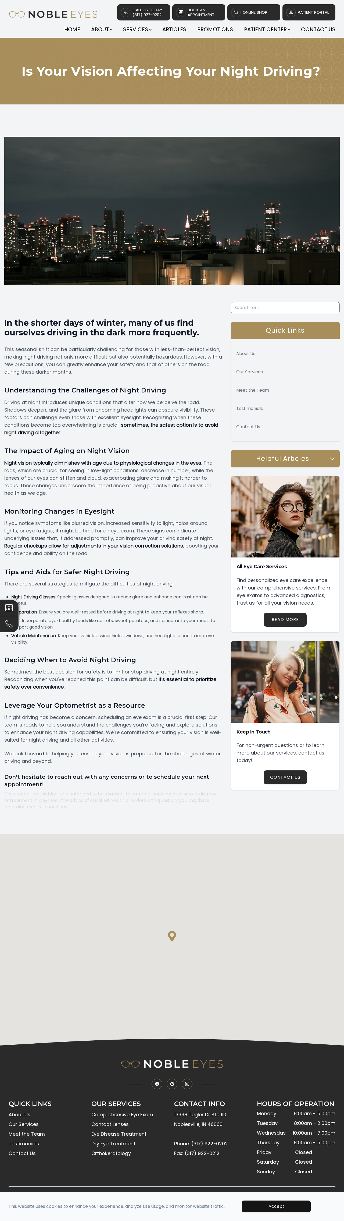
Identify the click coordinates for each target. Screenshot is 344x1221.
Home (72, 29)
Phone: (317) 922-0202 (201, 1143)
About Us (245, 353)
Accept (276, 1206)
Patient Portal (313, 12)
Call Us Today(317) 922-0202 (147, 12)
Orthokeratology (111, 1153)
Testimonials (249, 408)
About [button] (100, 29)
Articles (174, 29)
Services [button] (135, 29)
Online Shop (255, 12)
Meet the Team (252, 390)
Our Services (249, 372)
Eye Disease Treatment (118, 1134)
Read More (285, 619)
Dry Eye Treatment (113, 1143)
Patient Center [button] (265, 29)
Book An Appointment (201, 12)
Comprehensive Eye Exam (122, 1114)
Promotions (215, 29)
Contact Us (318, 29)
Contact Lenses (110, 1124)
